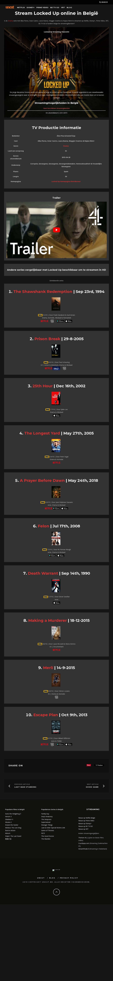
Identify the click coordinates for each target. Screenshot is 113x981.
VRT (63, 8)
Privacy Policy (69, 878)
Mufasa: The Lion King (13, 828)
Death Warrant (43, 573)
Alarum (7, 833)
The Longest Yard (42, 433)
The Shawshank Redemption (42, 291)
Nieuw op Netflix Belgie (86, 818)
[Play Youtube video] (56, 230)
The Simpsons (46, 819)
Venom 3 (8, 816)
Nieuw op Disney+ (84, 823)
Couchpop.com (83, 843)
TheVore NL (82, 838)
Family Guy (45, 814)
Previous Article (22, 784)
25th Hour (43, 386)
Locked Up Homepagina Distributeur (66, 181)
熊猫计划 (8, 839)
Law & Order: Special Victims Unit (53, 828)
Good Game (92, 787)
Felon (43, 526)
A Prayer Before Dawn (42, 480)
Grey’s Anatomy (47, 816)
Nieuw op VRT (83, 829)
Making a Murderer (47, 620)
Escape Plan (45, 714)
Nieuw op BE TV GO (85, 826)
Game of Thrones (47, 830)
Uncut (41, 878)
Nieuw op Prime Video (86, 821)
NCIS (43, 833)
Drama (10, 21)
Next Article (93, 784)
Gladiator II (9, 819)
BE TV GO (54, 8)
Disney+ (31, 8)
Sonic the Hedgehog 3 (13, 814)
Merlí (48, 667)
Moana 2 (8, 822)
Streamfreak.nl (83, 849)
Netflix (21, 8)
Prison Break (47, 338)
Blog (69, 8)
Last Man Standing (25, 787)
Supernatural (45, 822)
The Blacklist (45, 839)
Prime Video (42, 8)
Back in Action (10, 830)
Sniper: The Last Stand (13, 836)
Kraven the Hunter (11, 825)
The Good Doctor (47, 836)
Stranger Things (47, 825)
